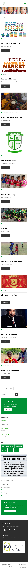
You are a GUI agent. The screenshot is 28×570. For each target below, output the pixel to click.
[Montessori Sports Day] (14, 248)
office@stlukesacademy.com (12, 537)
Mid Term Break (8, 160)
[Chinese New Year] (14, 281)
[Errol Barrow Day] (14, 318)
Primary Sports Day (10, 370)
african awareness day (8, 112)
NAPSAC (5, 228)
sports (7, 224)
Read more (5, 50)
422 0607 (7, 535)
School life (4, 420)
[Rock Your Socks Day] (14, 29)
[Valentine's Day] (14, 180)
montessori (5, 38)
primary (10, 38)
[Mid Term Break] (14, 142)
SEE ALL (7, 409)
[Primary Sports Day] (14, 355)
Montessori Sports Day (11, 261)
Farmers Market (8, 79)
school (14, 38)
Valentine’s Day (8, 195)
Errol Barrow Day (9, 334)
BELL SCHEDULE (9, 511)
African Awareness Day (11, 117)
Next (11, 388)
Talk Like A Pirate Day (6, 434)
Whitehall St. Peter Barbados (12, 526)
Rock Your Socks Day (10, 43)
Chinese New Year (9, 295)
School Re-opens (5, 428)
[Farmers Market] (14, 64)
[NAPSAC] (14, 215)
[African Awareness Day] (14, 101)
